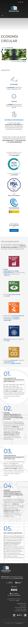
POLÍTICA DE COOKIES (21, 609)
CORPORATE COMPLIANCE (20, 610)
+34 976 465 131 (19, 623)
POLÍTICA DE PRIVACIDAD (20, 607)
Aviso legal (23, 605)
